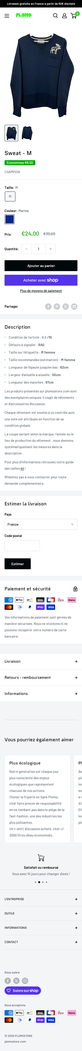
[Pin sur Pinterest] (57, 306)
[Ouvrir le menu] (7, 16)
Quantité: (12, 249)
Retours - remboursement (28, 677)
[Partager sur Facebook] (48, 306)
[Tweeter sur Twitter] (65, 306)
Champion (12, 172)
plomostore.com (15, 1041)
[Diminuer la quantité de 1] (26, 249)
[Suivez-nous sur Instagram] (25, 981)
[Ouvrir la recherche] (55, 15)
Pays (8, 514)
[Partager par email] (74, 306)
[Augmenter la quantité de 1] (50, 249)
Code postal (13, 536)
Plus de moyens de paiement (41, 291)
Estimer (17, 564)
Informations (16, 693)
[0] (74, 15)
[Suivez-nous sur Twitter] (16, 981)
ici (22, 468)
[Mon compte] (64, 15)
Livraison (12, 661)
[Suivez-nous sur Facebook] (8, 981)
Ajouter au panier (41, 265)
